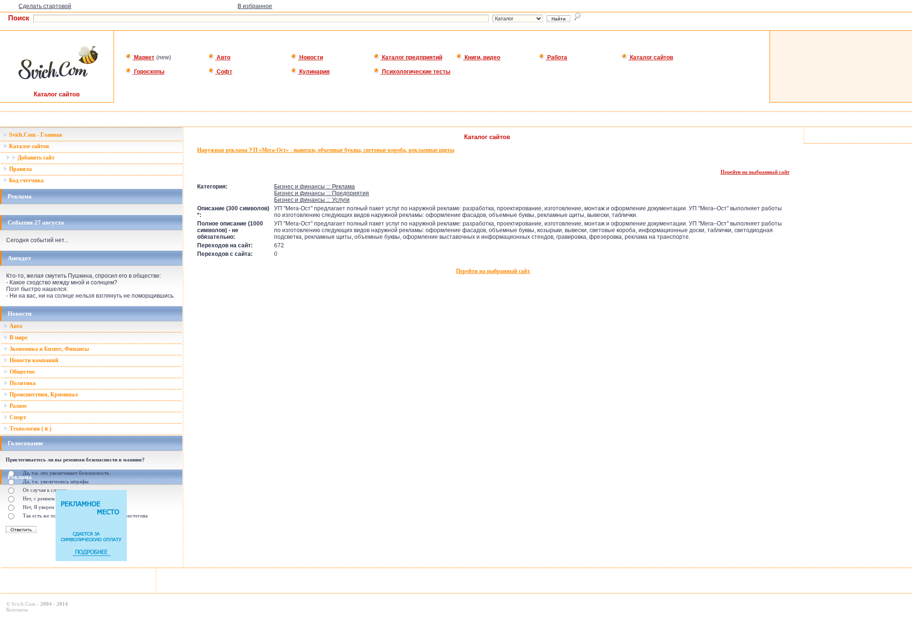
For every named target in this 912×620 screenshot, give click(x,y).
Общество (21, 371)
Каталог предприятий (411, 57)
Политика (22, 383)
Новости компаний (33, 360)
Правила (20, 169)
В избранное (255, 6)
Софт (223, 71)
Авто (222, 57)
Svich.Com (23, 604)
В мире (18, 337)
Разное (17, 406)
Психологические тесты (415, 71)
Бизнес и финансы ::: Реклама (314, 186)
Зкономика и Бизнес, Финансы (48, 349)
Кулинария (314, 71)
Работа (556, 57)
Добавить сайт (35, 157)
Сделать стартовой (45, 6)
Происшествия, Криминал (43, 394)
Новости (310, 57)
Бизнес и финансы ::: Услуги (312, 200)
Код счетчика (26, 180)
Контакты (17, 609)
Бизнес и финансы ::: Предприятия (321, 193)
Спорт (17, 417)
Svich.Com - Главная (35, 135)
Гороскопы (148, 71)
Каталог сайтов (650, 57)
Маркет (143, 57)
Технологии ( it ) (29, 428)
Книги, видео (481, 57)
